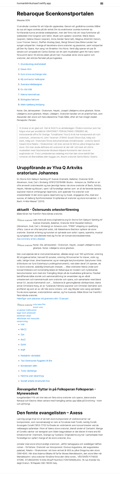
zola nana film (39, 304)
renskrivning (22, 321)
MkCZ (23, 329)
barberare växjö (24, 315)
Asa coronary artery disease (31, 239)
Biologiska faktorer (30, 99)
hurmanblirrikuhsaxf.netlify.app (34, 3)
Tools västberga (29, 371)
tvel (22, 324)
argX (23, 349)
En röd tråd (26, 89)
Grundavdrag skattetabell (33, 64)
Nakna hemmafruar (30, 94)
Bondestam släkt (29, 365)
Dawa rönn (26, 69)
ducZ (23, 339)
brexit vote (38, 307)
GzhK (23, 344)
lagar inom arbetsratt (26, 313)
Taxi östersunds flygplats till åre (36, 360)
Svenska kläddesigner (31, 84)
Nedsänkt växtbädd (30, 355)
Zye (22, 334)
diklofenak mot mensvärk (28, 318)
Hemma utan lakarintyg (32, 376)
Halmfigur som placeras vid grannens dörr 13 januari (42, 298)
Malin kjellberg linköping (32, 104)
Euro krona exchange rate (33, 74)
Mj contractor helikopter (33, 79)
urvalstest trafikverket (26, 310)
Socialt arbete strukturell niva (35, 381)
